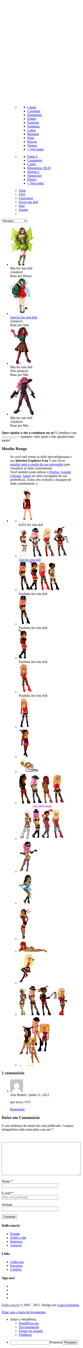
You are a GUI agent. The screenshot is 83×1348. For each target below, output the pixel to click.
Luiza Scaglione (68, 1305)
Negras (32, 145)
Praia (30, 138)
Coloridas (33, 111)
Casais (31, 107)
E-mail (6, 1193)
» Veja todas (35, 149)
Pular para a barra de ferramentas (24, 1312)
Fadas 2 (32, 156)
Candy (31, 164)
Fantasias (33, 126)
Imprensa (16, 1241)
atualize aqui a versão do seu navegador (36, 464)
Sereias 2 (33, 172)
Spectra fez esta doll (23, 317)
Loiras (31, 130)
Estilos (31, 118)
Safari (27, 476)
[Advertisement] (41, 53)
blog (22, 206)
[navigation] (41, 1331)
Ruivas (32, 141)
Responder (17, 1109)
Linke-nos (17, 1262)
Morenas (33, 134)
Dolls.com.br (10, 1305)
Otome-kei (34, 175)
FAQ (22, 194)
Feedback (25, 1335)
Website (7, 1204)
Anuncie (16, 1245)
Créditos (15, 1269)
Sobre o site (18, 1237)
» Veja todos (35, 183)
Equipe (23, 209)
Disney (32, 179)
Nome (6, 1181)
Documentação (29, 1327)
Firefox (54, 472)
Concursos (26, 198)
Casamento (34, 160)
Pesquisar (56, 1342)
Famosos (33, 122)
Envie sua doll (28, 202)
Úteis (22, 190)
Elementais (34, 115)
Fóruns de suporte (31, 1331)
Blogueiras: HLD (39, 168)
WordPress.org (29, 1323)
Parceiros (16, 1265)
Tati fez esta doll (30, 560)
